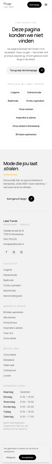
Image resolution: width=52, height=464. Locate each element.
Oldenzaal (8, 365)
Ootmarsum (9, 370)
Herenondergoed (12, 295)
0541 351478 (10, 239)
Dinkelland (8, 359)
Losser (7, 375)
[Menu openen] (46, 4)
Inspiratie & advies (26, 117)
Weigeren (10, 457)
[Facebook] (6, 252)
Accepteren (27, 457)
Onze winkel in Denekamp (26, 126)
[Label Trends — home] (9, 4)
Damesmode (34, 92)
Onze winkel (9, 338)
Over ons (8, 333)
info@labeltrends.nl (13, 244)
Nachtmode (9, 290)
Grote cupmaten (35, 100)
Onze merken (26, 109)
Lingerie (15, 92)
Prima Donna (10, 322)
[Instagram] (14, 252)
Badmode (13, 100)
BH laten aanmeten (26, 134)
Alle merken (9, 317)
